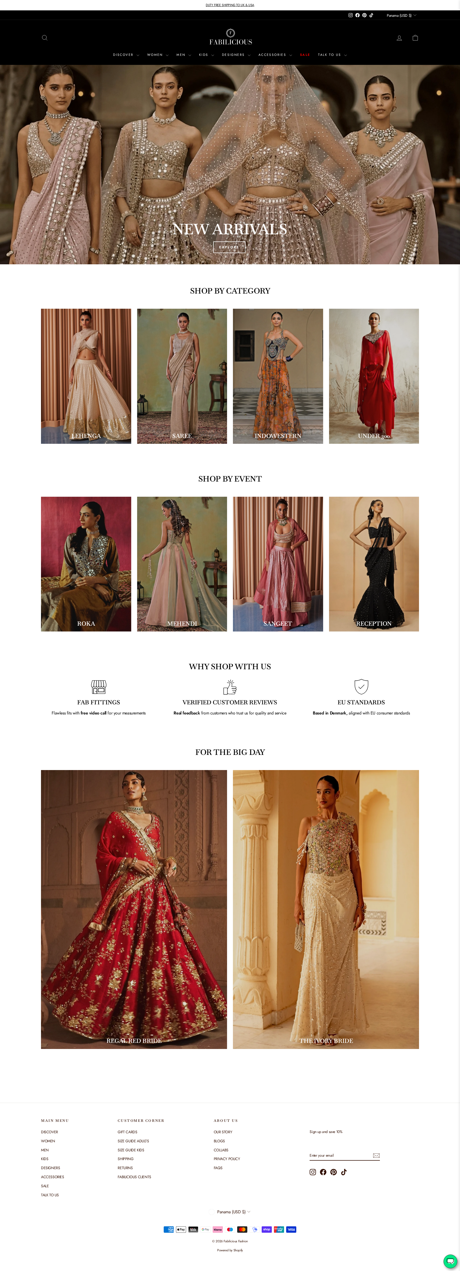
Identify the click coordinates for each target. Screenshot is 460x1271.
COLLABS (221, 1150)
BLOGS (219, 1141)
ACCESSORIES (273, 54)
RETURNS (125, 1167)
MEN (181, 54)
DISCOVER (124, 54)
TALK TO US (330, 54)
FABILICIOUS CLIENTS (134, 1177)
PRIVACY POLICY (227, 1158)
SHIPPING (125, 1158)
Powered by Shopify (230, 1250)
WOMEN (156, 54)
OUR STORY (223, 1132)
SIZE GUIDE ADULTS (133, 1141)
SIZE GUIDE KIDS (131, 1150)
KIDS (204, 54)
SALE (305, 54)
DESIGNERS (234, 54)
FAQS (218, 1167)
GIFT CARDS (127, 1132)
